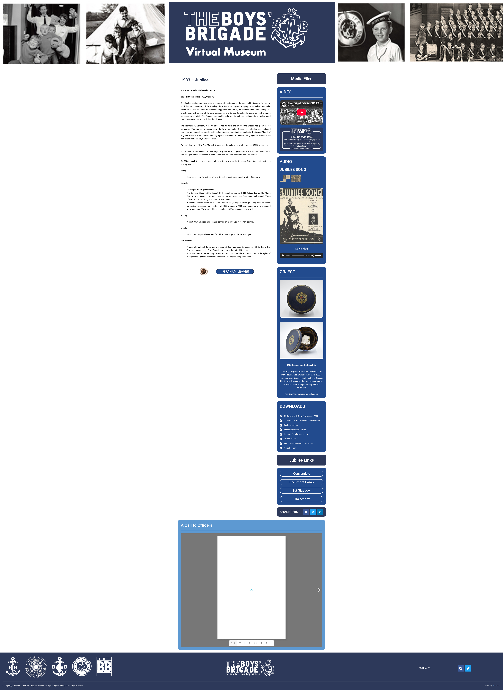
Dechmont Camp (301, 482)
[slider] (318, 255)
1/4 (233, 643)
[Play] (283, 255)
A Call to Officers (196, 525)
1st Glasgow (301, 490)
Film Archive (301, 499)
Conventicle (301, 473)
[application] (302, 255)
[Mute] (312, 255)
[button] (306, 512)
